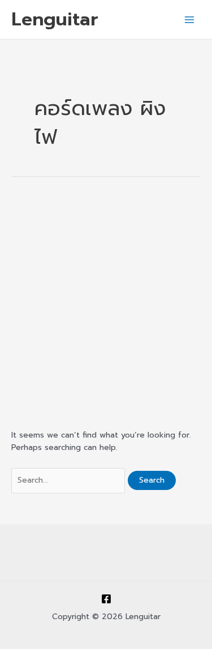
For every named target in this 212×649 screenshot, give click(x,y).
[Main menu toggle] (189, 19)
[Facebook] (106, 599)
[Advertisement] (106, 302)
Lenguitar (54, 19)
